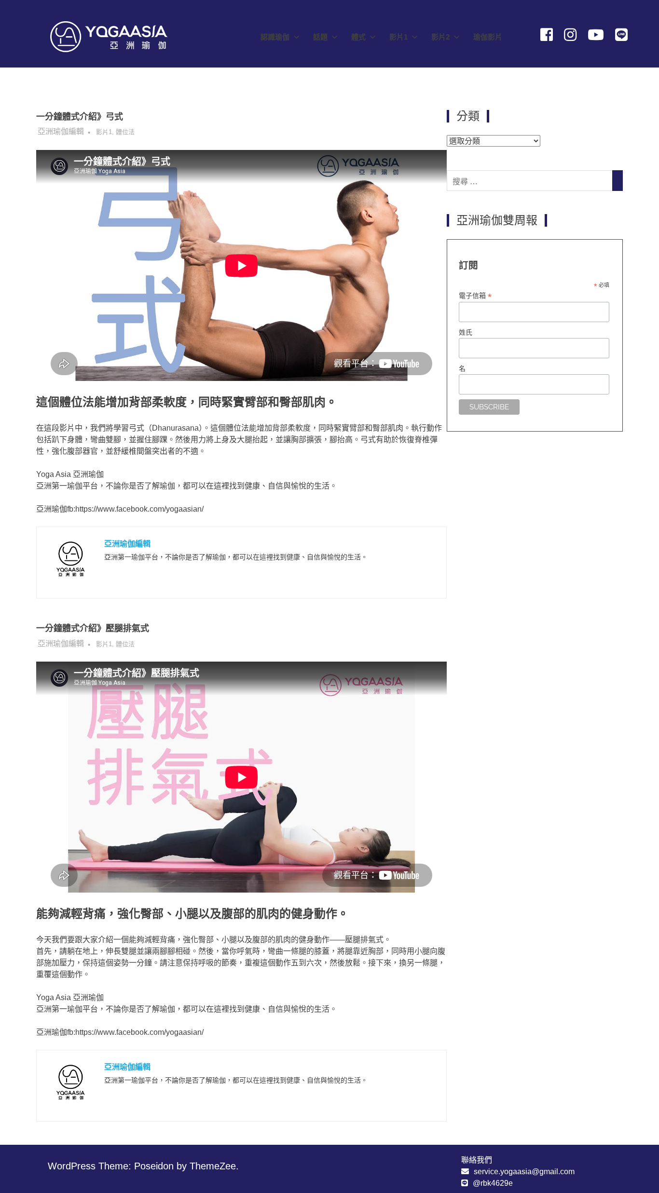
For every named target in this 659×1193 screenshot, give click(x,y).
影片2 (440, 37)
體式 (358, 37)
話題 (320, 37)
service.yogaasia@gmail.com (524, 1171)
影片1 (398, 37)
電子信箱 (475, 295)
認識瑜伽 (275, 37)
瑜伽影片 (487, 37)
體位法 (125, 132)
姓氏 (465, 332)
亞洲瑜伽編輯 (61, 131)
